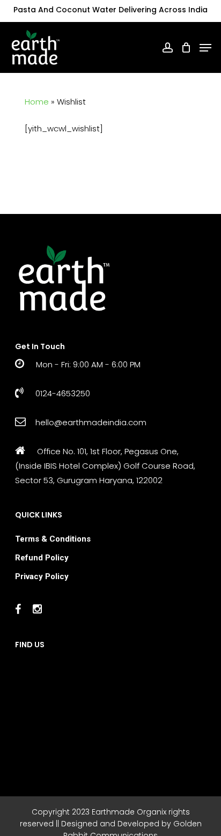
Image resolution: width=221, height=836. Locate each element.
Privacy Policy (42, 576)
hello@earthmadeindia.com (90, 422)
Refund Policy (42, 558)
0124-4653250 (61, 393)
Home (37, 101)
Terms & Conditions (53, 539)
